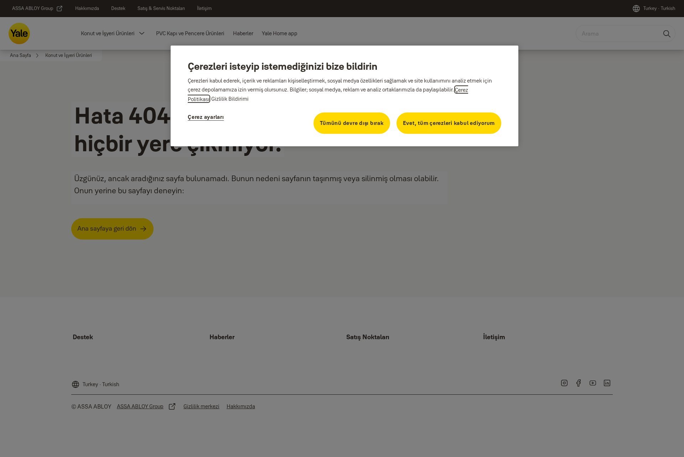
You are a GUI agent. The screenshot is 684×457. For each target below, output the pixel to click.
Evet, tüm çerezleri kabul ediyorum (449, 123)
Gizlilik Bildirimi (230, 99)
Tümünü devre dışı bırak (351, 123)
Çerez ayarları (206, 117)
